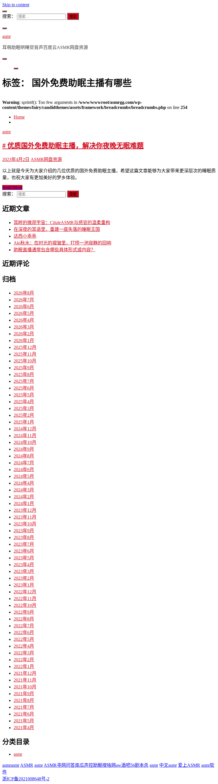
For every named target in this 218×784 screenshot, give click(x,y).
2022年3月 (24, 652)
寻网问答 (66, 765)
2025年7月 (24, 381)
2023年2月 (24, 578)
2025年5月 (24, 394)
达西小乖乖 (25, 236)
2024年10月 (25, 442)
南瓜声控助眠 (88, 765)
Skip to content (15, 4)
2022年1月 (24, 666)
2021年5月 (24, 720)
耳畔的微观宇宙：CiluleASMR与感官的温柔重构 (62, 222)
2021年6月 (24, 714)
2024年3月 (24, 489)
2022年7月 (24, 625)
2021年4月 (24, 727)
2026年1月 (24, 340)
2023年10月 (25, 523)
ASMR (26, 765)
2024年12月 (25, 428)
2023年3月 (24, 571)
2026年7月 (24, 299)
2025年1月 (24, 422)
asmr (6, 36)
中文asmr (168, 765)
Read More (12, 187)
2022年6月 (24, 632)
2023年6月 (24, 551)
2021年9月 (24, 693)
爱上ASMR (189, 765)
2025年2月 (24, 415)
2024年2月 (24, 496)
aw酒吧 (123, 765)
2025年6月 (24, 388)
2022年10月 (25, 605)
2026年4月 (24, 320)
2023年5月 (24, 557)
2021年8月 (24, 700)
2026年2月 (24, 333)
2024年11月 (25, 435)
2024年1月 (24, 503)
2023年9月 (24, 530)
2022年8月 (24, 619)
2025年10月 (25, 360)
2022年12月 (25, 591)
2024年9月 (24, 449)
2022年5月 (24, 639)
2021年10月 (25, 686)
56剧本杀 (139, 765)
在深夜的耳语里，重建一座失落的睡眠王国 (57, 229)
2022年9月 (24, 612)
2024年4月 (24, 483)
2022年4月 (24, 646)
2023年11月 (25, 517)
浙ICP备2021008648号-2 (25, 778)
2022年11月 (25, 598)
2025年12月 (25, 347)
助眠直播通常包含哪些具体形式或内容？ (54, 249)
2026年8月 (24, 293)
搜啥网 (109, 765)
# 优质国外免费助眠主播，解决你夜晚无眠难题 (73, 145)
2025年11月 (25, 354)
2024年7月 (24, 462)
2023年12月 (25, 510)
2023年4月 (24, 564)
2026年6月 (24, 306)
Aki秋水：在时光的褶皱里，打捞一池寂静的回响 (62, 242)
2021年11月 (25, 680)
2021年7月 (24, 707)
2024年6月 (24, 469)
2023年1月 (24, 585)
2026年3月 (24, 327)
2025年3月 (24, 408)
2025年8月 (24, 374)
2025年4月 (24, 401)
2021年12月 (25, 673)
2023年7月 (24, 544)
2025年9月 (24, 367)
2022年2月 (24, 659)
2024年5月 (24, 476)
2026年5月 (24, 313)
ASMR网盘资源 (46, 159)
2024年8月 (24, 456)
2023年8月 (24, 537)
